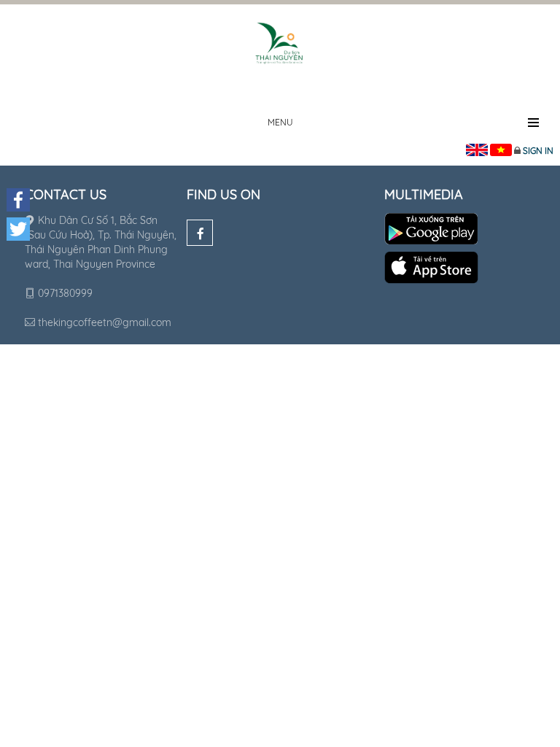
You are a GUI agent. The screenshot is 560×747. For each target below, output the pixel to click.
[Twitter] (18, 229)
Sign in (538, 150)
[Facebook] (200, 233)
